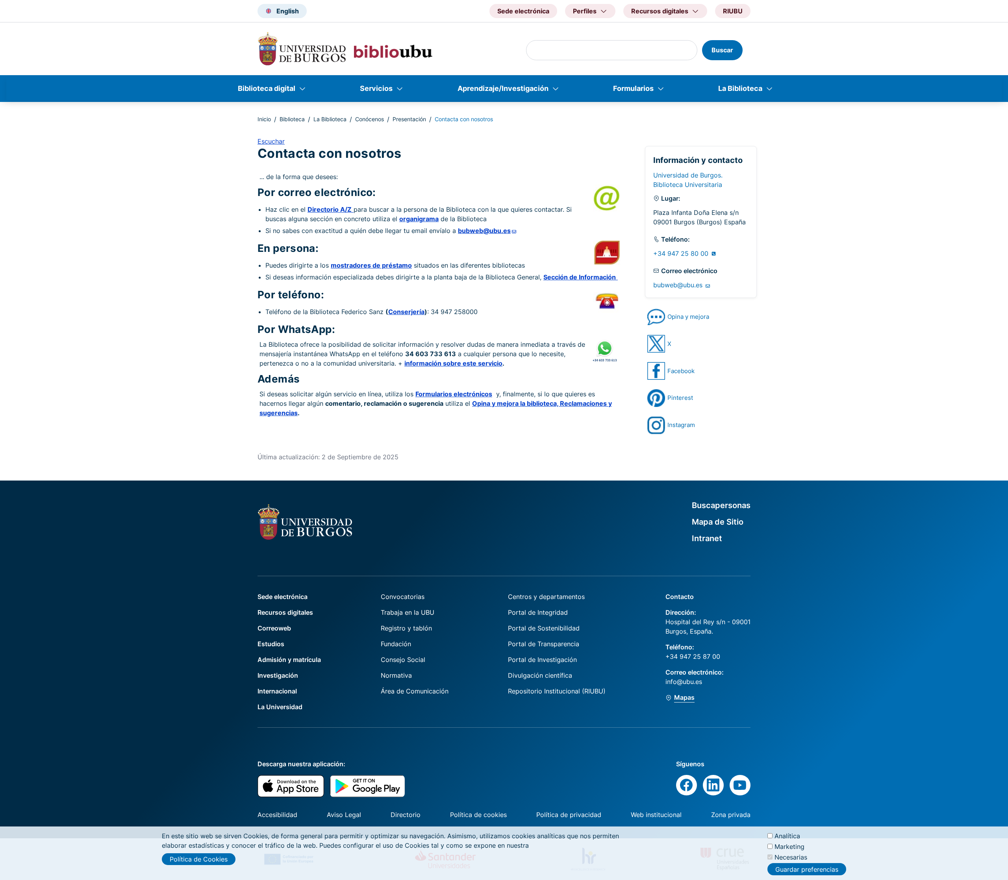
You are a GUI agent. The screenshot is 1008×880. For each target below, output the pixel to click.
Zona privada (730, 815)
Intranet (707, 538)
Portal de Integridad (538, 612)
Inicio (264, 119)
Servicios (376, 88)
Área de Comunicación (414, 691)
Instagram (681, 425)
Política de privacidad (568, 815)
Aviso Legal (344, 815)
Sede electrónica (523, 11)
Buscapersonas (721, 505)
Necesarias (791, 857)
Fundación (396, 644)
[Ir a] (656, 317)
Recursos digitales (285, 612)
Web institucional (656, 815)
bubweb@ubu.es (678, 285)
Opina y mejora (688, 316)
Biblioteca (292, 119)
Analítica (787, 836)
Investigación (278, 675)
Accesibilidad (277, 815)
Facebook (681, 371)
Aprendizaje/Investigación (503, 88)
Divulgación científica (540, 675)
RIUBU (733, 11)
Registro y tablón (406, 628)
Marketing (789, 846)
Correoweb (274, 628)
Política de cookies (478, 815)
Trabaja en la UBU (407, 612)
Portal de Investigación (542, 660)
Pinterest (680, 397)
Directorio (406, 815)
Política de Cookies (199, 859)
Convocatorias (402, 597)
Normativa (396, 675)
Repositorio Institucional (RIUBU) (557, 691)
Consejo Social (403, 660)
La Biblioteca (740, 88)
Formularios (633, 88)
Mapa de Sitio (717, 522)
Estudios (271, 644)
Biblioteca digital (266, 88)
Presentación (409, 119)
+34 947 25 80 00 (681, 253)
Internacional (277, 691)
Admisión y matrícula (289, 660)
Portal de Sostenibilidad (544, 628)
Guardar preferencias (806, 869)
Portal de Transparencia (543, 644)
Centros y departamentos (546, 597)
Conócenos (369, 119)
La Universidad (280, 707)
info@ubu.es (683, 682)
